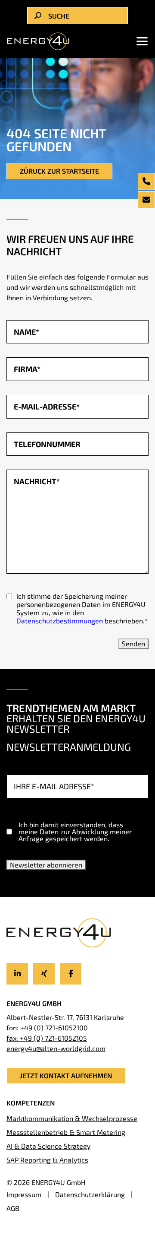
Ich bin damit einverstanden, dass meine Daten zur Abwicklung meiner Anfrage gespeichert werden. (75, 831)
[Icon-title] (17, 974)
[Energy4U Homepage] (38, 41)
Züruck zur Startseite (59, 171)
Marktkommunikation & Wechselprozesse (71, 1118)
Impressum (23, 1194)
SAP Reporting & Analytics (47, 1159)
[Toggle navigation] (139, 41)
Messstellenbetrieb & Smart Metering (65, 1132)
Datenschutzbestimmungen (59, 620)
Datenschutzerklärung (90, 1194)
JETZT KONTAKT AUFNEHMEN (66, 1075)
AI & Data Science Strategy (48, 1146)
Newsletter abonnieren (46, 865)
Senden (133, 643)
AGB (12, 1208)
